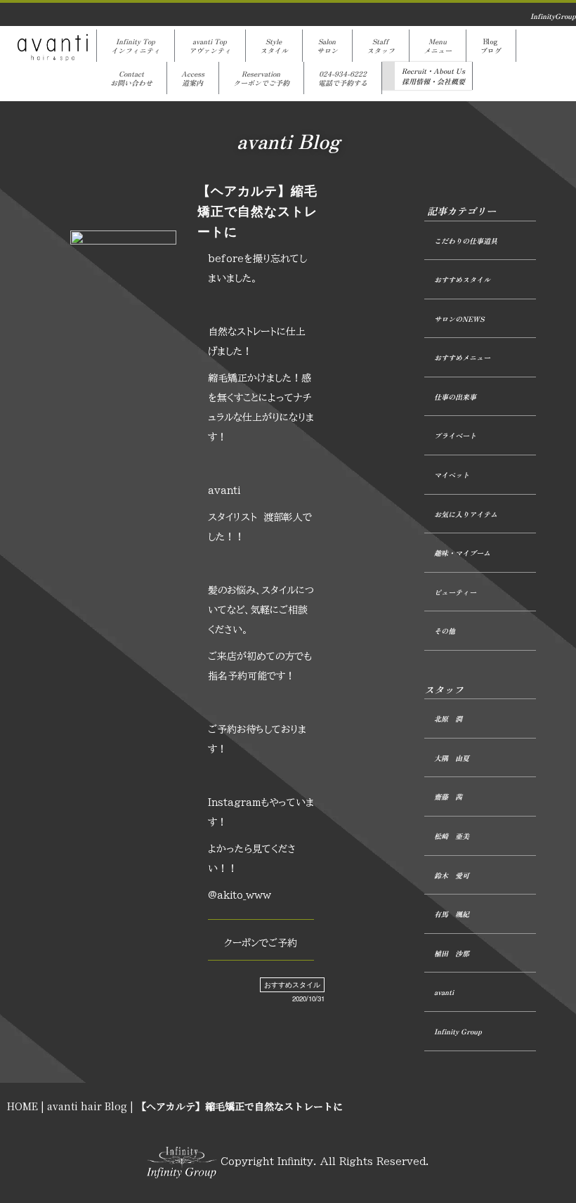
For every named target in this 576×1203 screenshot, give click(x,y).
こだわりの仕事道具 (465, 240)
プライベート (455, 435)
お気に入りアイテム (465, 514)
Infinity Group (458, 1031)
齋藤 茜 (448, 796)
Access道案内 (192, 78)
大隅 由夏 (451, 758)
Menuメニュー (438, 46)
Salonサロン (327, 46)
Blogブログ (491, 46)
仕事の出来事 (455, 396)
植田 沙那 (451, 953)
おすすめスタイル (292, 984)
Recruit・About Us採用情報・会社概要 (433, 75)
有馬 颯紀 (451, 914)
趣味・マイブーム (462, 552)
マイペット (451, 474)
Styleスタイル (274, 46)
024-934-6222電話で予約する (342, 78)
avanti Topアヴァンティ (210, 46)
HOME (22, 1106)
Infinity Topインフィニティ (135, 46)
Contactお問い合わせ (131, 78)
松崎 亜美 (451, 836)
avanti (444, 992)
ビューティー (455, 592)
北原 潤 (448, 718)
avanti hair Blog (87, 1106)
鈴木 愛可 (451, 875)
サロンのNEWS (459, 318)
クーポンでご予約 (260, 943)
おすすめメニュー (462, 357)
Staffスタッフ (381, 46)
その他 (444, 630)
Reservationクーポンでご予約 (261, 78)
